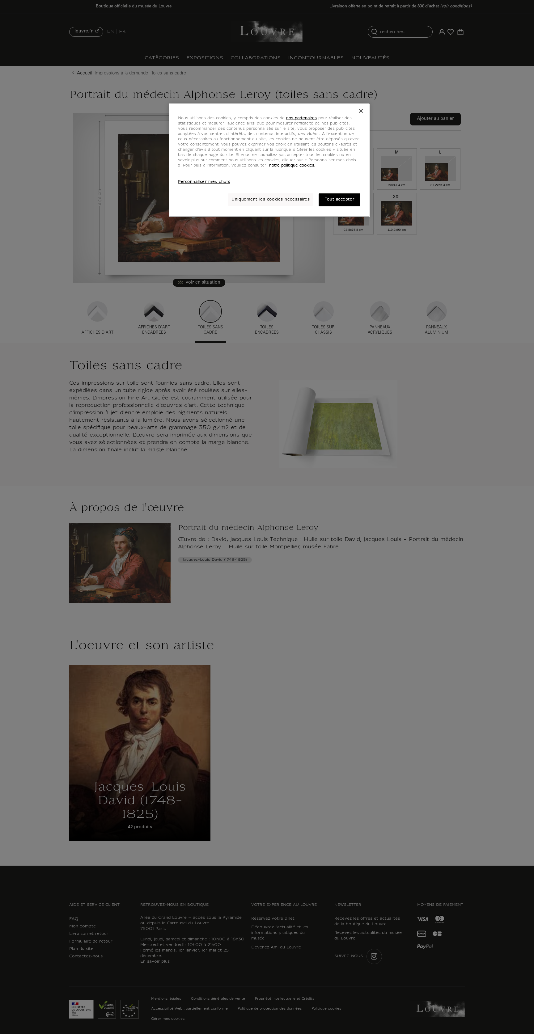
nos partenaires (301, 118)
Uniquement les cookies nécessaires (270, 199)
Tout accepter (339, 199)
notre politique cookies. (292, 165)
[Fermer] (361, 111)
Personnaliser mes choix (204, 182)
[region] (269, 160)
